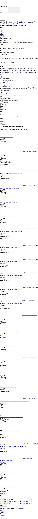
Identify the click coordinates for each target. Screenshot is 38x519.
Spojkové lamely (33, 22)
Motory (15, 21)
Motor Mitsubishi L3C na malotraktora (6, 137)
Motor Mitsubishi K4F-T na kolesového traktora (8, 387)
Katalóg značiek (23, 508)
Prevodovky (23, 21)
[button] (19, 16)
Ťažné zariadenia (28, 22)
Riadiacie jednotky (2, 22)
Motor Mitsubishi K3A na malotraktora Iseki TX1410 (6, 499)
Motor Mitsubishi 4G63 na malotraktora (6, 460)
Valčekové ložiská (23, 22)
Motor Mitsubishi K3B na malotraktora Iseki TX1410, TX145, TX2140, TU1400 (13, 446)
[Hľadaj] (14, 10)
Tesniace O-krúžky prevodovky (9, 22)
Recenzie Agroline (18, 508)
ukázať (1, 123)
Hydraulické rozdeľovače (33, 21)
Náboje (20, 22)
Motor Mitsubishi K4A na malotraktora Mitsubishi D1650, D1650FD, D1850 (10, 501)
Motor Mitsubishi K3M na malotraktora (5, 500)
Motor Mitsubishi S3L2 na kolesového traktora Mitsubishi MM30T (11, 173)
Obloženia (18, 21)
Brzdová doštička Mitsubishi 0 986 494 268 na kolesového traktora (11, 417)
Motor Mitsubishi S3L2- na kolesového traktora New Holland (8, 504)
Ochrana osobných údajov (6, 508)
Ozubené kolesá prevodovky (11, 21)
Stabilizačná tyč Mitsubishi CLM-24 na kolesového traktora (10, 431)
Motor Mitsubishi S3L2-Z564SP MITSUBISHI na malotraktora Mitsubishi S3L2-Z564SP (14, 401)
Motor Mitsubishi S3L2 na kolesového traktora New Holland (10, 202)
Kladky (20, 21)
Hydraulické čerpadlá (16, 22)
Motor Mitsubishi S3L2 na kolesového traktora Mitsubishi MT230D (11, 231)
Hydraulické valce (27, 21)
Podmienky (1, 508)
